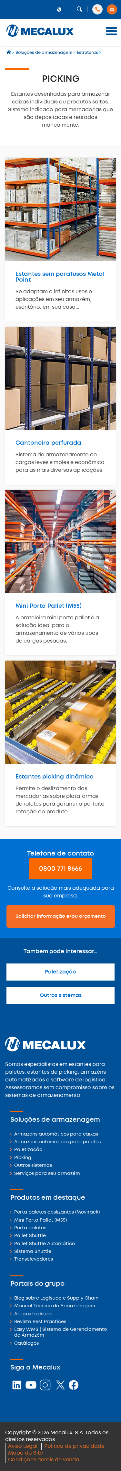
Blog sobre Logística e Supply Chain (56, 1298)
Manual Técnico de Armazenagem (54, 1306)
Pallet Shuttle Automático (44, 1244)
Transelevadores (33, 1259)
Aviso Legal (22, 1446)
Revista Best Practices (40, 1322)
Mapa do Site (25, 1453)
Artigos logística (33, 1314)
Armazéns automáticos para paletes (57, 1142)
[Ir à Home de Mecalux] (9, 52)
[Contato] (112, 9)
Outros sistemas (61, 995)
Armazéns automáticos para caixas (56, 1134)
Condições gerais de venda (43, 1459)
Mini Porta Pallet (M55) (40, 1220)
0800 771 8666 (60, 869)
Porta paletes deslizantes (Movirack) (57, 1212)
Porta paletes (30, 1228)
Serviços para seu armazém (47, 1174)
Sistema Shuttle (32, 1252)
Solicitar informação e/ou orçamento (60, 916)
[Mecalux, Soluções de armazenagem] (40, 37)
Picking (22, 1158)
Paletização (60, 972)
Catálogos (26, 1343)
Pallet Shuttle (30, 1236)
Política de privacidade (74, 1446)
